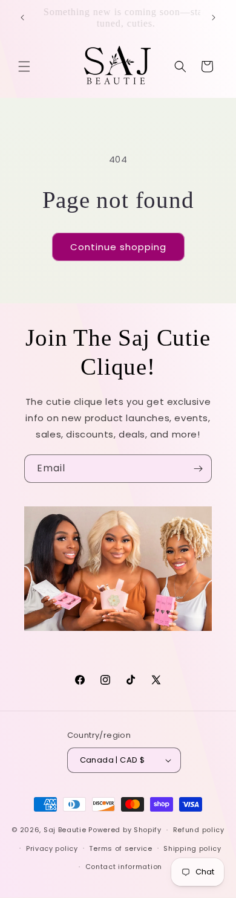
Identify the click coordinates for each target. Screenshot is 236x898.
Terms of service (120, 848)
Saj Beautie (66, 830)
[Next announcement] (213, 17)
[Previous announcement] (22, 17)
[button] (24, 66)
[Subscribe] (198, 468)
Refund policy (199, 830)
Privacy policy (52, 848)
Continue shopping (118, 247)
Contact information (123, 866)
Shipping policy (192, 848)
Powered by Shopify (125, 830)
